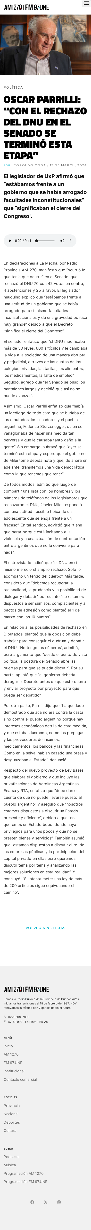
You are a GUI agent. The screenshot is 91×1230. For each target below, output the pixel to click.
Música (10, 1165)
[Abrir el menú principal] (86, 3)
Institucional (14, 1071)
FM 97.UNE (13, 1062)
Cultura (10, 1130)
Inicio (8, 1046)
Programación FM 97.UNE (25, 1181)
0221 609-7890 (18, 1017)
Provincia (12, 1105)
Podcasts (11, 1156)
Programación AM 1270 (23, 1173)
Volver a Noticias (46, 928)
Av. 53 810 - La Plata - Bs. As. (27, 1022)
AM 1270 (11, 1054)
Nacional (11, 1114)
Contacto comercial (20, 1079)
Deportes (12, 1122)
